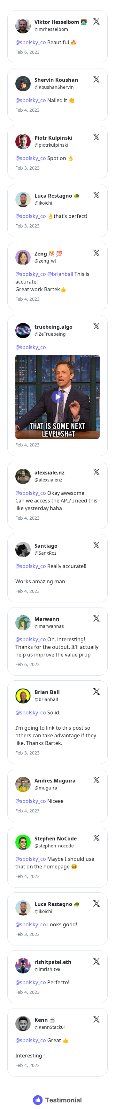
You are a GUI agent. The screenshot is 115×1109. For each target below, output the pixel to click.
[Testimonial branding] (58, 1100)
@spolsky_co (30, 42)
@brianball (60, 273)
